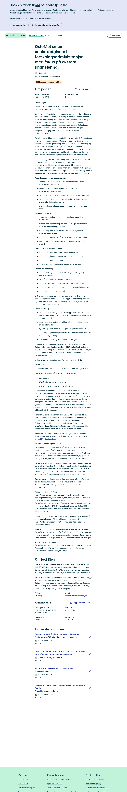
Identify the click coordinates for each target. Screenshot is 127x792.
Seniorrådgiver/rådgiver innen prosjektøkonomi (57, 634)
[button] (80, 602)
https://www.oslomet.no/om (76, 596)
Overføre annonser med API (97, 788)
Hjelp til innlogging (93, 783)
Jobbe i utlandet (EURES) (57, 788)
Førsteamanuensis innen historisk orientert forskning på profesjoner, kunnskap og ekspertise (60, 652)
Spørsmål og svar (54, 783)
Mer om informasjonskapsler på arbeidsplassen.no (30, 18)
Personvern (23, 783)
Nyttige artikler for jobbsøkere (59, 779)
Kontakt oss (23, 779)
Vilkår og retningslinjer (95, 779)
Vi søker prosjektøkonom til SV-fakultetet (54, 668)
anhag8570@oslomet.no (45, 439)
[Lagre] (89, 636)
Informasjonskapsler (26, 788)
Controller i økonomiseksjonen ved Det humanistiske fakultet (60, 686)
